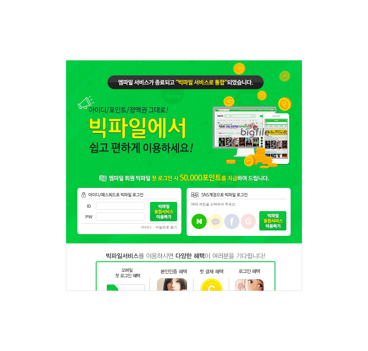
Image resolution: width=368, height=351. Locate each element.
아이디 (146, 227)
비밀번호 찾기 (166, 227)
